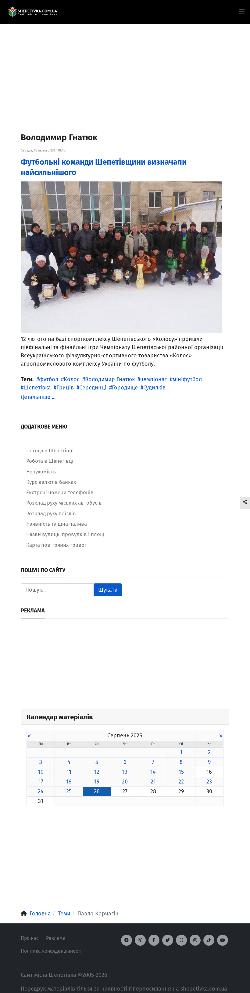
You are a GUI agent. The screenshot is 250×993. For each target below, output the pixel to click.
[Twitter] (167, 940)
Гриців (65, 387)
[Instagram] (195, 940)
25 (69, 791)
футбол (48, 379)
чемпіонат (153, 379)
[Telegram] (126, 940)
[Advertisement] (125, 67)
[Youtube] (222, 940)
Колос (72, 379)
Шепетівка (37, 387)
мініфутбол (187, 379)
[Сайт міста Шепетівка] (32, 12)
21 (153, 781)
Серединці (92, 387)
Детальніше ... (38, 397)
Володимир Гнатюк (110, 379)
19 (96, 781)
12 (96, 771)
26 (97, 791)
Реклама (56, 938)
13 (124, 771)
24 (41, 791)
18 (69, 781)
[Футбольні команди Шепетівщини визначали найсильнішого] (121, 256)
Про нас (30, 938)
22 (181, 781)
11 (68, 771)
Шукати (108, 589)
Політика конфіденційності (51, 951)
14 (153, 771)
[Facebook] (153, 940)
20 (125, 781)
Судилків (154, 387)
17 (40, 781)
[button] (242, 12)
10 (41, 771)
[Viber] (140, 940)
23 (209, 781)
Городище (125, 387)
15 (181, 771)
